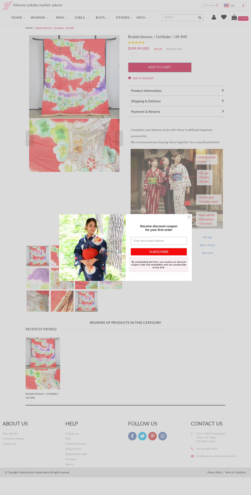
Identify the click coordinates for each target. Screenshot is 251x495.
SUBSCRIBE (159, 252)
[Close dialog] (189, 217)
